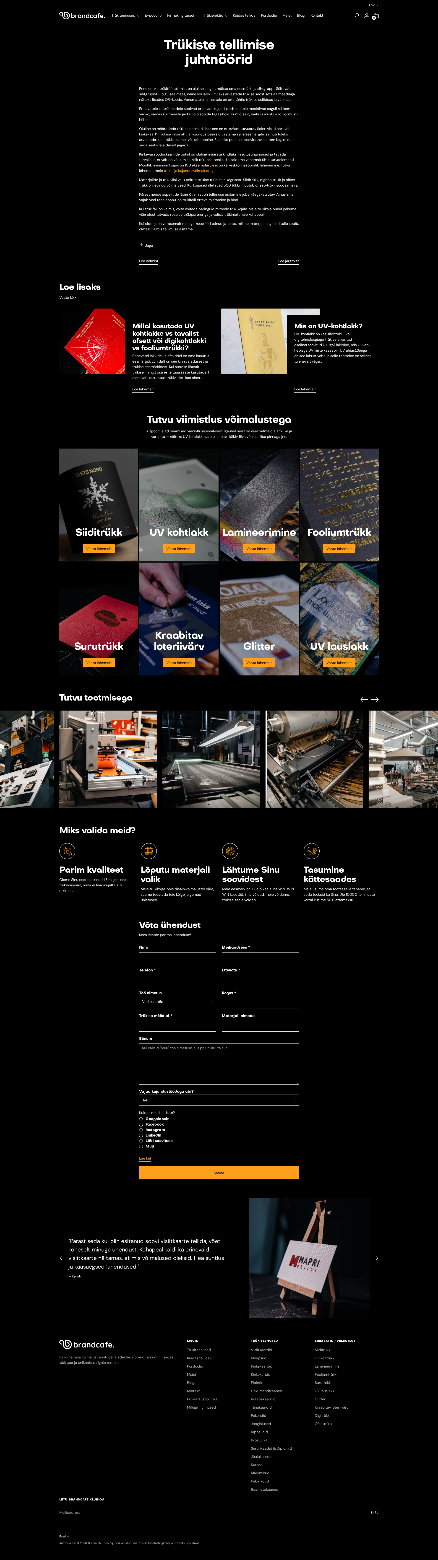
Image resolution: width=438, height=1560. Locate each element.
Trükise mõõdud (155, 1016)
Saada (219, 1173)
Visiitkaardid (261, 1349)
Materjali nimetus (239, 1016)
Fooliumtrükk (325, 1374)
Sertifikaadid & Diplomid (271, 1448)
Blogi (191, 1382)
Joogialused (261, 1423)
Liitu (375, 1512)
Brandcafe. (95, 1543)
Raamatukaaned (264, 1489)
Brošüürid (259, 1440)
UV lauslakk (324, 1391)
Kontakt (193, 1391)
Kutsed (257, 1464)
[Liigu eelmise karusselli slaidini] (364, 699)
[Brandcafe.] (82, 15)
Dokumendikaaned (266, 1391)
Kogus (229, 993)
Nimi (143, 948)
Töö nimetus (150, 993)
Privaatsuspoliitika (202, 1399)
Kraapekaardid (263, 1399)
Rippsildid (259, 1432)
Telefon (147, 970)
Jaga (149, 245)
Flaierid (257, 1382)
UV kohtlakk (324, 1358)
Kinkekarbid (260, 1374)
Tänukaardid (261, 1407)
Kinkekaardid (261, 1366)
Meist (191, 1374)
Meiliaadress (236, 948)
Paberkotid (260, 1481)
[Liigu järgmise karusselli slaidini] (375, 699)
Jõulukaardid (262, 1456)
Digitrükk (322, 1415)
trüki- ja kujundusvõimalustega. (190, 170)
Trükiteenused (199, 1349)
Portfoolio (195, 1366)
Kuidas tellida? (199, 1358)
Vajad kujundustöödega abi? (166, 1092)
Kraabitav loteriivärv (331, 1407)
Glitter (320, 1399)
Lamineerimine (327, 1366)
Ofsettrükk (323, 1423)
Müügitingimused (201, 1407)
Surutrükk (323, 1382)
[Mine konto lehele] (366, 15)
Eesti (372, 5)
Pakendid (258, 1415)
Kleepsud (258, 1358)
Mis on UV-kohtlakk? (328, 326)
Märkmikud (260, 1473)
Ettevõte (231, 970)
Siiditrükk (322, 1349)
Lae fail (145, 1158)
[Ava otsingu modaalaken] (357, 15)
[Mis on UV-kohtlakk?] (270, 353)
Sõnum (145, 1039)
